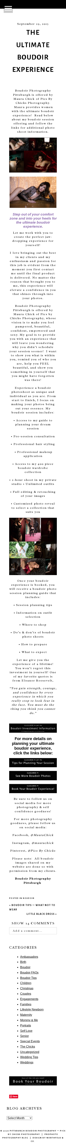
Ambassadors (29, 956)
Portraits (25, 1025)
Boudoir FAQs (29, 972)
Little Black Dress (42, 914)
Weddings (26, 1062)
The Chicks (27, 1046)
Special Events (30, 1041)
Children (25, 983)
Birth (23, 961)
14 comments (33, 923)
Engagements (29, 999)
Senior (24, 1036)
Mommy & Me (29, 1020)
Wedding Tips (29, 1057)
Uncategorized (29, 1052)
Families (25, 1004)
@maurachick (43, 843)
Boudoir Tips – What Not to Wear (32, 907)
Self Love (26, 1030)
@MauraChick (42, 835)
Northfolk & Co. (47, 1139)
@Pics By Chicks (42, 851)
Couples (25, 993)
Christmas (26, 988)
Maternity (26, 1014)
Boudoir (28, 898)
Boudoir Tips (28, 977)
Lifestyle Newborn (32, 1009)
